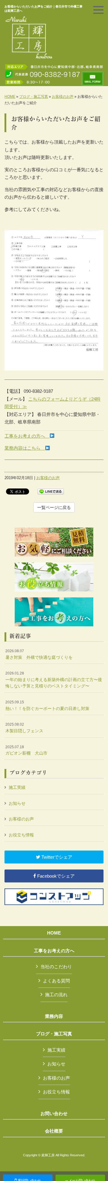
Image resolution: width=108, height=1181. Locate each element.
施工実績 (17, 787)
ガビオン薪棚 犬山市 (26, 750)
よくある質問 (56, 980)
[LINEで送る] (51, 491)
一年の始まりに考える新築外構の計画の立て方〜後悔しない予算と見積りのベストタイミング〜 (53, 679)
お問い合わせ (54, 1113)
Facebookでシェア (55, 876)
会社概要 (54, 1131)
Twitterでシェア (56, 857)
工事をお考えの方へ (27, 436)
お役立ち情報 (21, 834)
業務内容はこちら (24, 448)
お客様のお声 (63, 97)
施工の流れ (56, 994)
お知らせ (17, 803)
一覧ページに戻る (54, 507)
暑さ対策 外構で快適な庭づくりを (39, 654)
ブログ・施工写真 (33, 97)
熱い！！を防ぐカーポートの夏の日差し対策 (47, 705)
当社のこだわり (56, 966)
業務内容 (54, 1016)
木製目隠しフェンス (24, 727)
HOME (9, 97)
